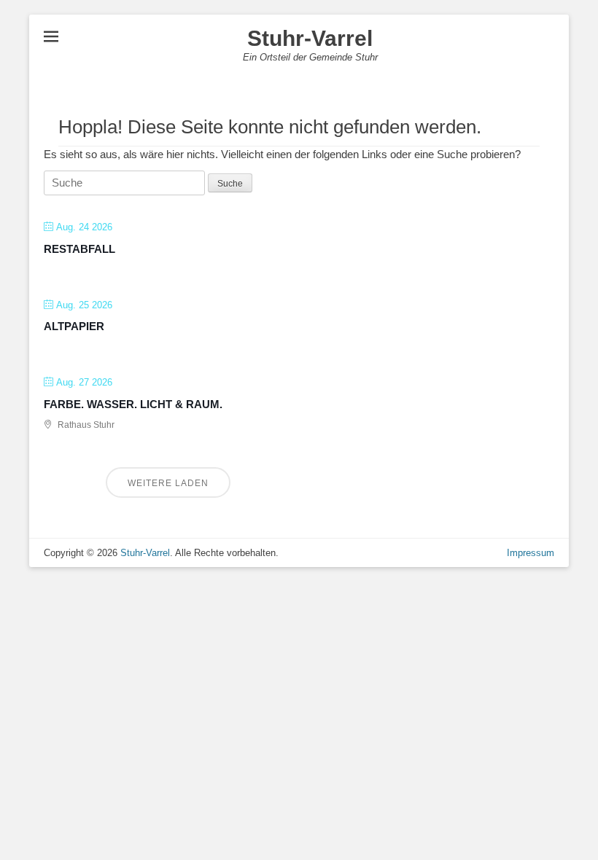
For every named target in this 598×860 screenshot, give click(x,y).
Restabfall (79, 249)
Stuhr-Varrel (310, 38)
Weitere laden (168, 483)
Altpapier (74, 326)
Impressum (530, 552)
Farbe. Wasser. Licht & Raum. (133, 404)
